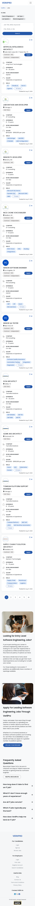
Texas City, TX (23, 52)
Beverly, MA (8, 160)
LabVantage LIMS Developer (15, 105)
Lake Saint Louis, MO (11, 52)
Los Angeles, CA (10, 270)
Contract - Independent (11, 57)
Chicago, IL (8, 107)
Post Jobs (17, 862)
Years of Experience (7, 16)
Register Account (17, 865)
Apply (28, 55)
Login (17, 860)
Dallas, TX (8, 384)
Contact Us (17, 880)
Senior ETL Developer (12, 157)
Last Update (5, 19)
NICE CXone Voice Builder (14, 212)
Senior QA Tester (10, 323)
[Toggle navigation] (30, 3)
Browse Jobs (17, 850)
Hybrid (8, 75)
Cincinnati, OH (9, 436)
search (17, 33)
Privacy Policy (17, 885)
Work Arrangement (18, 19)
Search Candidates (17, 868)
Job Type (20, 16)
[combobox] (17, 24)
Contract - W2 (8, 54)
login (17, 845)
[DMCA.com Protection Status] (17, 903)
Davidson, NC (9, 549)
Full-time (7, 110)
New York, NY (9, 326)
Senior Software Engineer (15, 268)
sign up (17, 848)
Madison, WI (8, 215)
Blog (17, 877)
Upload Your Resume (12, 745)
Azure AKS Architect (12, 434)
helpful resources (12, 777)
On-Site (8, 127)
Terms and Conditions (17, 882)
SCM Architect (10, 381)
